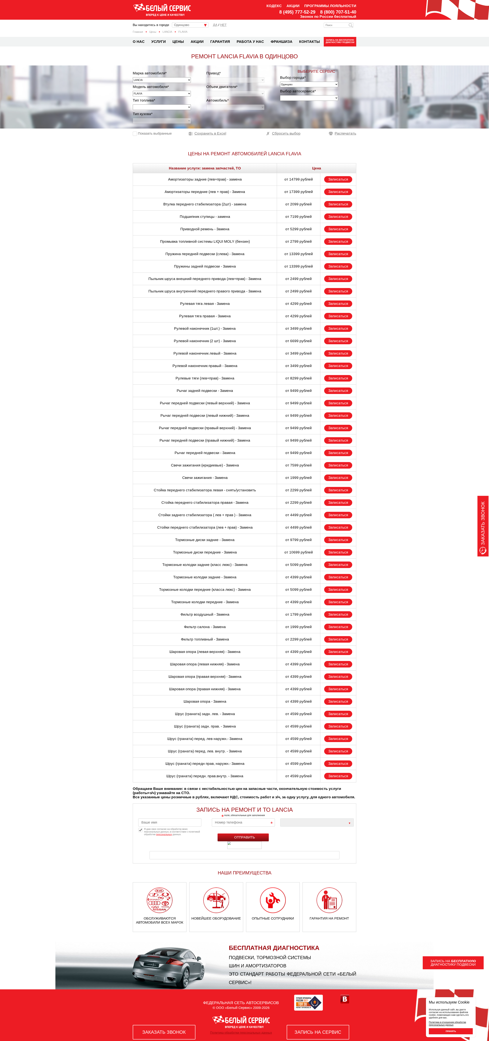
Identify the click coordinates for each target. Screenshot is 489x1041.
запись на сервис (318, 1032)
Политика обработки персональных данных (241, 1032)
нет (223, 25)
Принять (451, 1031)
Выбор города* (293, 78)
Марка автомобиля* (150, 73)
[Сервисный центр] (317, 822)
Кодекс (274, 6)
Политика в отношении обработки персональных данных (447, 1023)
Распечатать (345, 133)
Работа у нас (250, 42)
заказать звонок (164, 1032)
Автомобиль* (217, 100)
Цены (178, 42)
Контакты (309, 42)
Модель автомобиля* (151, 87)
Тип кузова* (142, 114)
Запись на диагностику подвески (340, 41)
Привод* (213, 73)
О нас (139, 42)
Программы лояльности (330, 6)
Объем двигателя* (221, 87)
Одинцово (181, 25)
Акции (293, 6)
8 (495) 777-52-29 (297, 12)
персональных (164, 834)
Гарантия (220, 42)
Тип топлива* (144, 100)
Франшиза (281, 42)
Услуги (158, 42)
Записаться (338, 179)
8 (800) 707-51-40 (338, 12)
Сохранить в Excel (210, 133)
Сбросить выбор (286, 133)
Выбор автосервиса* (298, 91)
